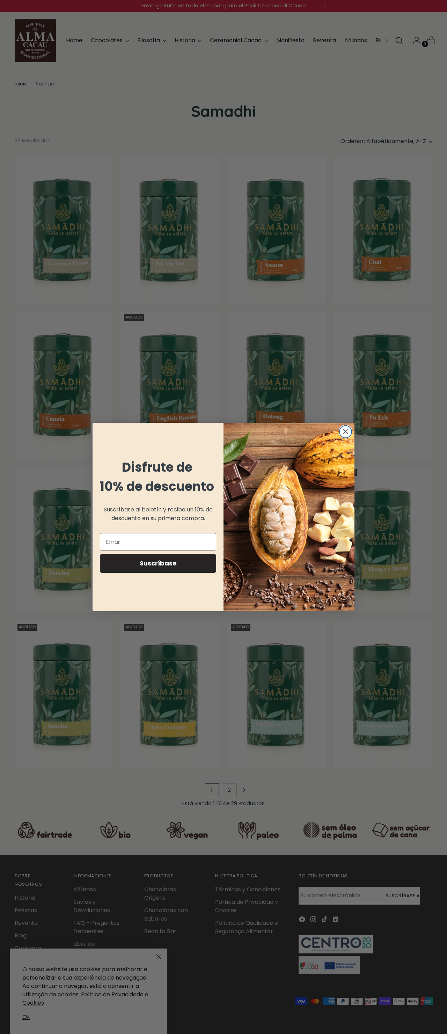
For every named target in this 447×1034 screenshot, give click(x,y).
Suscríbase (158, 563)
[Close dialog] (345, 432)
